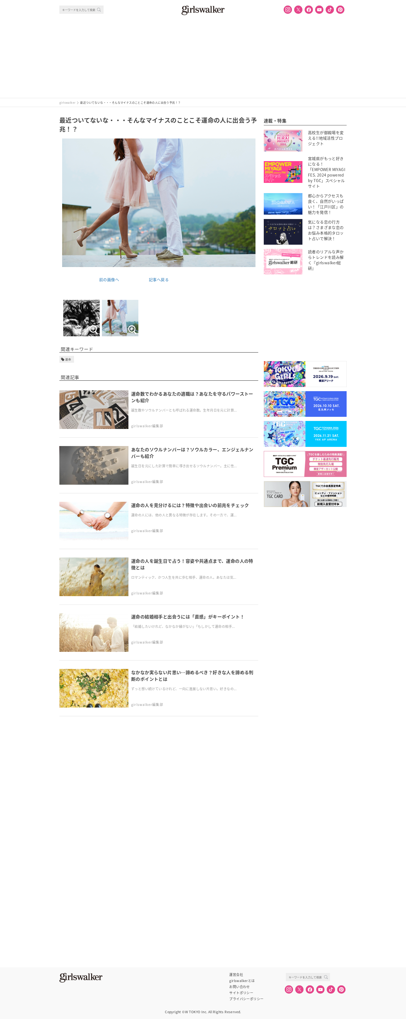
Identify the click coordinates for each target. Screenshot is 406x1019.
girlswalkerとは (242, 980)
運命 (68, 359)
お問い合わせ (239, 986)
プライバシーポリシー (246, 999)
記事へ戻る (159, 279)
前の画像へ (109, 279)
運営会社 (236, 974)
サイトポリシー (241, 992)
